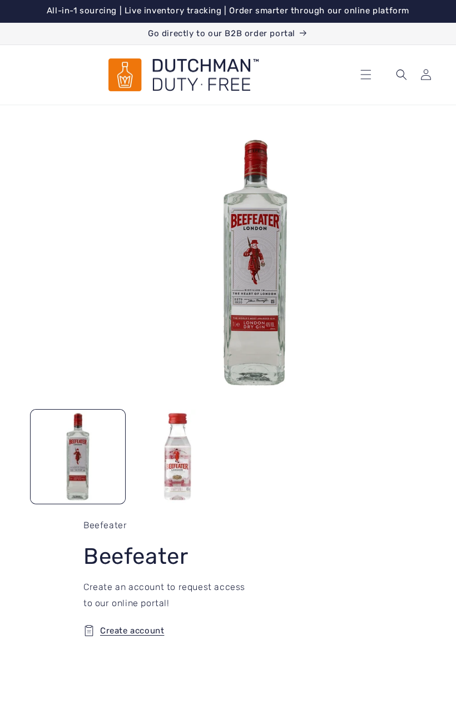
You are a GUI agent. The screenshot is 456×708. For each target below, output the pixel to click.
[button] (366, 74)
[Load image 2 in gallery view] (178, 457)
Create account (132, 631)
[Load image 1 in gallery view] (78, 457)
